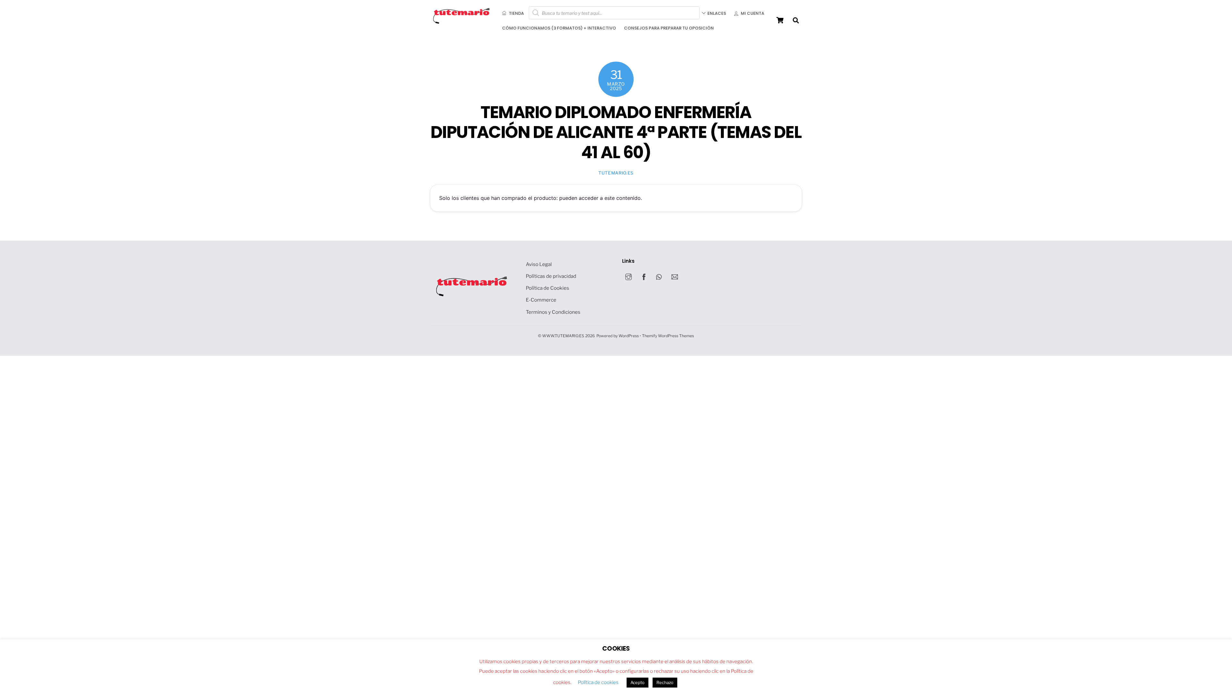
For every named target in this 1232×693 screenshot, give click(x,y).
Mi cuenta (752, 13)
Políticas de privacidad (551, 276)
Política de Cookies (547, 288)
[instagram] (628, 276)
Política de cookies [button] (598, 682)
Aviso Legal (539, 264)
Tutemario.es (616, 172)
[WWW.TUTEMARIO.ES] (462, 22)
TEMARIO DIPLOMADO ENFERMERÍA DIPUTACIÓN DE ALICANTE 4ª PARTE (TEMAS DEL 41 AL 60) (616, 132)
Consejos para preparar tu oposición (669, 28)
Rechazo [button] (664, 682)
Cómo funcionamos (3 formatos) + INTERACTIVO (559, 28)
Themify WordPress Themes (668, 335)
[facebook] (643, 276)
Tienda (516, 13)
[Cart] (780, 20)
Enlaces (716, 13)
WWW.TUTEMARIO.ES (563, 335)
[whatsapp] (659, 276)
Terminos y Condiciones (553, 312)
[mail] (674, 276)
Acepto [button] (637, 682)
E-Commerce (541, 300)
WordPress (629, 335)
